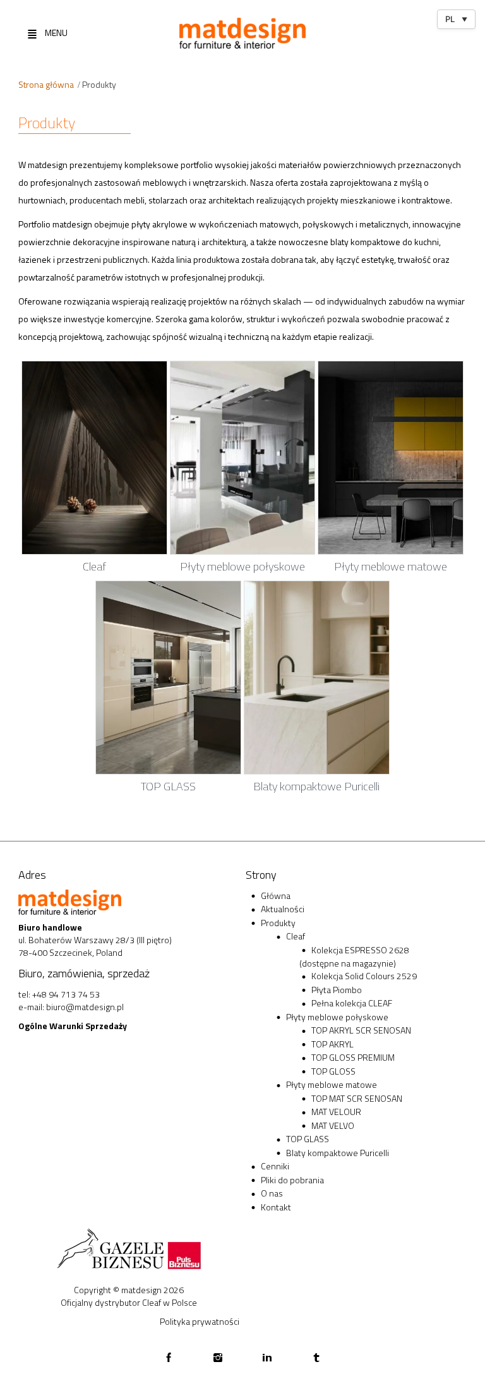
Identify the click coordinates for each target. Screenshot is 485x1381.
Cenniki (275, 1166)
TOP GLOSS (333, 1071)
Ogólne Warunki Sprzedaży (72, 1025)
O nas (272, 1193)
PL (456, 19)
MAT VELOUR (336, 1111)
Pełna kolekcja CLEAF (351, 1003)
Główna (275, 895)
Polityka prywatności (199, 1321)
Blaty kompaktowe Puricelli (337, 1152)
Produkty (278, 922)
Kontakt (276, 1207)
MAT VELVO (332, 1125)
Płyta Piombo (336, 989)
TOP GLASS (307, 1138)
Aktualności (282, 908)
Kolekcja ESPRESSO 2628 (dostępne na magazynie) (354, 956)
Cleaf (295, 936)
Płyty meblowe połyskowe (337, 1016)
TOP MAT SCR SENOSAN (356, 1098)
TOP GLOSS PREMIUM (353, 1057)
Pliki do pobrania (292, 1179)
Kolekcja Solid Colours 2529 (364, 975)
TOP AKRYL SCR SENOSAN (361, 1030)
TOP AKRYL (332, 1044)
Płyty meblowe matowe (331, 1084)
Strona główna (46, 84)
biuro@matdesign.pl (85, 1006)
